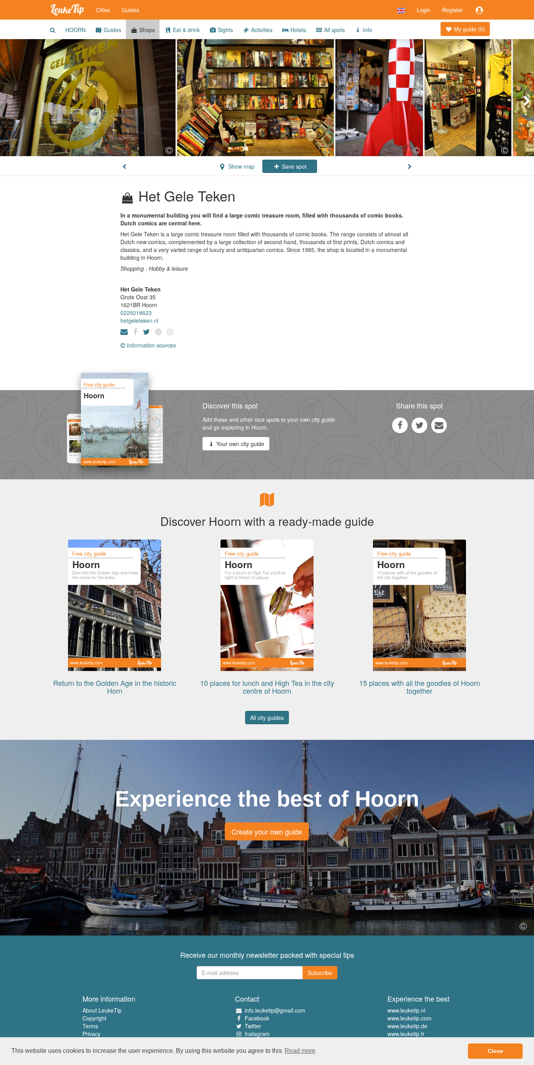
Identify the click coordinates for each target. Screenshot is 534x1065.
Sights (224, 30)
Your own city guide (239, 444)
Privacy (91, 1034)
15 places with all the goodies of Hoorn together (419, 687)
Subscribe (320, 973)
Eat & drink (185, 30)
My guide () (468, 29)
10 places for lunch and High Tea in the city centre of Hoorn (267, 687)
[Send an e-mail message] (439, 425)
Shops (146, 30)
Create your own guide (266, 831)
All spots (334, 30)
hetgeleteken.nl (139, 320)
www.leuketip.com (409, 1018)
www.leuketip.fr (406, 1034)
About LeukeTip (102, 1010)
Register (452, 10)
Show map (240, 166)
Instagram (257, 1034)
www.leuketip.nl (406, 1010)
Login (423, 10)
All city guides (267, 717)
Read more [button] (300, 1050)
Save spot (293, 166)
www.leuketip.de (407, 1026)
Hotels (297, 30)
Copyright (94, 1018)
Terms (90, 1026)
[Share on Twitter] (419, 425)
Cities (103, 10)
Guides (130, 10)
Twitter (253, 1026)
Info (366, 30)
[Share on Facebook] (400, 425)
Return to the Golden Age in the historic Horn (114, 687)
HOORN (75, 30)
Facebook (257, 1018)
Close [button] (495, 1051)
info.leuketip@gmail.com (275, 1010)
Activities (260, 30)
